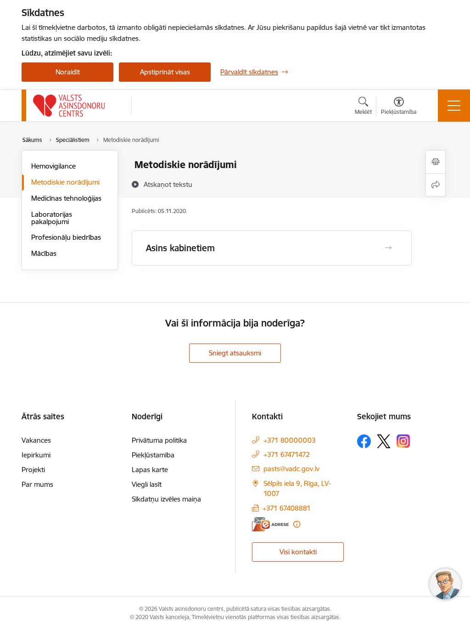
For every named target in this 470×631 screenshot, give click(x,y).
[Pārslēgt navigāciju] (454, 106)
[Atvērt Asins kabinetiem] (388, 248)
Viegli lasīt (147, 484)
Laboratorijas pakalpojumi (51, 218)
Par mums (37, 484)
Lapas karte (150, 469)
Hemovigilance (53, 166)
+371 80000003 (289, 440)
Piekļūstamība (153, 455)
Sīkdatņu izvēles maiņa (166, 499)
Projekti (33, 469)
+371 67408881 (287, 508)
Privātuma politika (159, 440)
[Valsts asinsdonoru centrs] (69, 106)
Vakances (36, 440)
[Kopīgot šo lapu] (435, 185)
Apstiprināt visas (165, 72)
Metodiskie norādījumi (65, 182)
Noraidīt (68, 72)
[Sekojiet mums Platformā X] (384, 441)
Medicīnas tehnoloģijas (66, 198)
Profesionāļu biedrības (66, 237)
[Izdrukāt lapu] (435, 162)
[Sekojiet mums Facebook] (364, 441)
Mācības (43, 253)
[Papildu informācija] (296, 524)
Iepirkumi (36, 455)
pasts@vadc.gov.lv (291, 468)
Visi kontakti (298, 551)
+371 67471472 (286, 454)
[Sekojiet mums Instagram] (403, 441)
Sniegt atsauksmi (235, 353)
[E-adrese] (270, 524)
